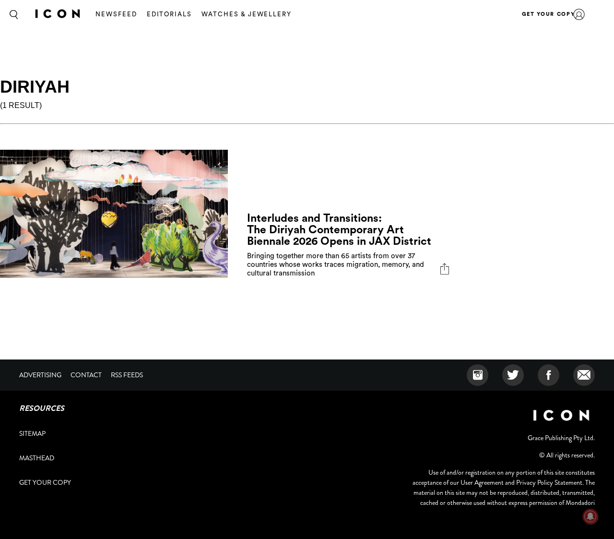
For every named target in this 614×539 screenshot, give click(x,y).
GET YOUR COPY (548, 14)
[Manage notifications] (590, 516)
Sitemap (32, 433)
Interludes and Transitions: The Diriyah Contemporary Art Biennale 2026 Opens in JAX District (340, 230)
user (579, 14)
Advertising (40, 375)
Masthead (36, 458)
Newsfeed (116, 14)
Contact (86, 375)
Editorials (169, 14)
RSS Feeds (127, 375)
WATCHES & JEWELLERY (246, 14)
